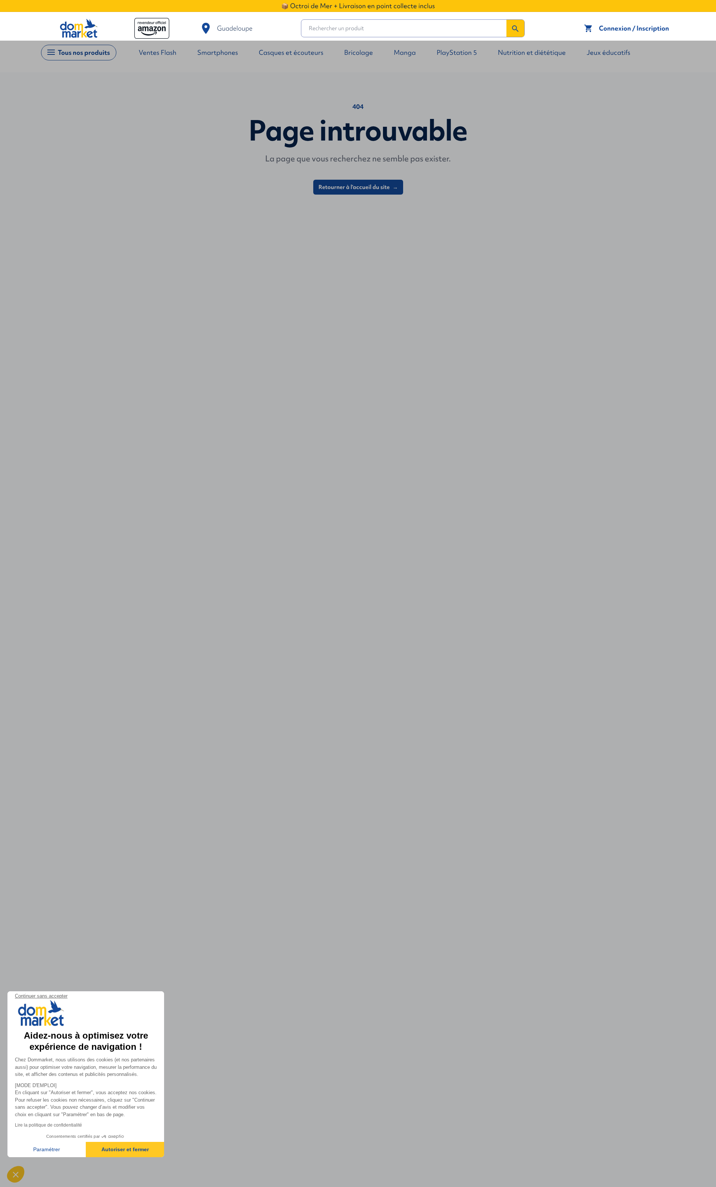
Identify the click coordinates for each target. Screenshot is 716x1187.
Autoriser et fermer (125, 1149)
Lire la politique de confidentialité (48, 1125)
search (515, 28)
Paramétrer (46, 1149)
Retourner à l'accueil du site (358, 187)
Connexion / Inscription (634, 28)
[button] (16, 1174)
